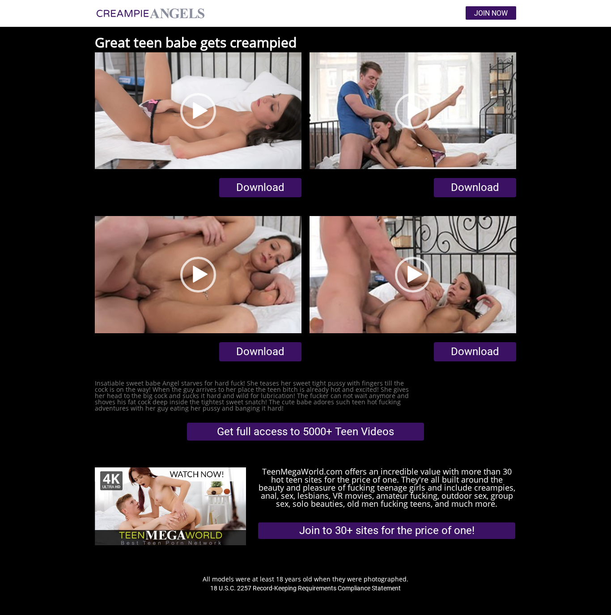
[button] (198, 111)
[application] (198, 111)
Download (260, 187)
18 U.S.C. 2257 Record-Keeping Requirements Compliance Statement (305, 588)
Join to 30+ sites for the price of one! (387, 530)
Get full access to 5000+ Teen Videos (305, 431)
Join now (491, 13)
